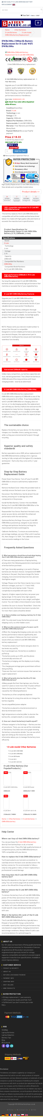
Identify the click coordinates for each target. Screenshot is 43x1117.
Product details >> (31, 191)
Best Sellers (8, 985)
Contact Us (23, 1110)
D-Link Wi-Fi (13, 759)
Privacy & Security (11, 968)
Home (7, 30)
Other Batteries (20, 30)
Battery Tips (6, 1038)
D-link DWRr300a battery (27, 842)
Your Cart (25, 15)
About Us (7, 971)
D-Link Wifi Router (15, 756)
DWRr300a (8, 264)
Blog (3, 1040)
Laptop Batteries (8, 1032)
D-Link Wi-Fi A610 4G (16, 762)
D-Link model (26, 32)
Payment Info (8, 978)
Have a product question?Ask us (17, 156)
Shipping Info (8, 981)
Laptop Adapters (8, 1035)
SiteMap (5, 1030)
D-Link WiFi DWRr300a (16, 753)
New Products (9, 988)
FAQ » (4, 1005)
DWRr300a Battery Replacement (17, 35)
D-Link (14, 111)
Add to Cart (20, 151)
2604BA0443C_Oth (18, 99)
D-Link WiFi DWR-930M (16, 751)
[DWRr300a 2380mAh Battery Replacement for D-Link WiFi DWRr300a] (21, 53)
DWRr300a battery (8, 821)
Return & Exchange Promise (14, 975)
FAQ (34, 1110)
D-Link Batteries (11, 32)
